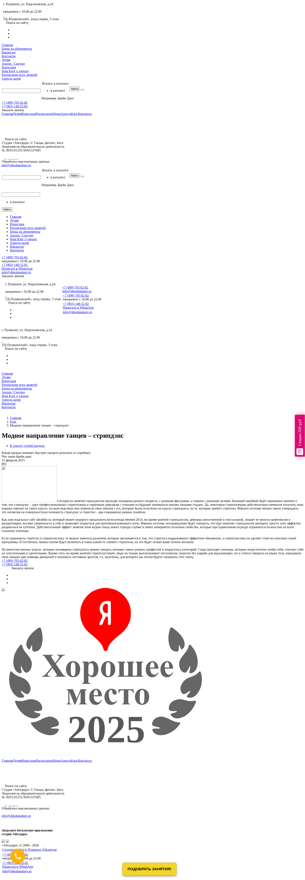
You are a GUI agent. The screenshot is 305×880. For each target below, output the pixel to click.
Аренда (11, 78)
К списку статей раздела (27, 445)
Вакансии (9, 52)
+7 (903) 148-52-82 (15, 106)
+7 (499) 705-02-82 (16, 8)
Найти (74, 88)
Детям (6, 60)
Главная (7, 45)
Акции (13, 63)
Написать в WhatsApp (17, 268)
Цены (17, 48)
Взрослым (9, 67)
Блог (15, 71)
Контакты (9, 56)
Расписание (19, 75)
